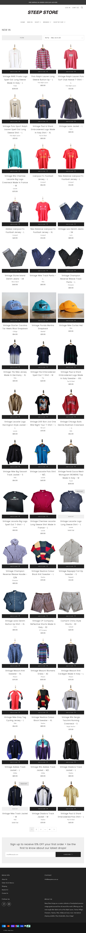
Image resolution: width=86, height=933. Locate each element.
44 (49, 829)
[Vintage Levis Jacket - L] (71, 106)
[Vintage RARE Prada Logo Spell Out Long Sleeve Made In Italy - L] (15, 56)
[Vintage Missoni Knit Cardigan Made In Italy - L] (71, 651)
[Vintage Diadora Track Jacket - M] (43, 794)
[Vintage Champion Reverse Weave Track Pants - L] (71, 256)
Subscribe (67, 854)
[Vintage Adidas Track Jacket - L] (15, 747)
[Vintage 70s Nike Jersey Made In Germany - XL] (15, 352)
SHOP (37, 22)
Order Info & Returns (8, 883)
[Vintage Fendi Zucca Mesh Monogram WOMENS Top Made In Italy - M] (71, 451)
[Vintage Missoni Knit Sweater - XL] (15, 651)
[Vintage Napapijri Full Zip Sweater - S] (71, 551)
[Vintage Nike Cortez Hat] (71, 305)
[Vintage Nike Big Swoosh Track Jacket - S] (15, 451)
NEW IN (30, 22)
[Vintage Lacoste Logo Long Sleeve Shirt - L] (71, 501)
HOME (23, 22)
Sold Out (71, 516)
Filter (22, 38)
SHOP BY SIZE (58, 22)
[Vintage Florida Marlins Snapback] (43, 305)
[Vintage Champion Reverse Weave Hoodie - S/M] (15, 551)
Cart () (75, 8)
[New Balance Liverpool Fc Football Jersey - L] (71, 156)
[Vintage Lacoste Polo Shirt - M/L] (43, 451)
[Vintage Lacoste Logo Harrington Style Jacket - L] (15, 402)
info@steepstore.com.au (51, 879)
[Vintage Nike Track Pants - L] (43, 256)
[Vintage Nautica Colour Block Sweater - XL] (43, 697)
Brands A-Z (5, 890)
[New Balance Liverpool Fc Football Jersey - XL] (43, 209)
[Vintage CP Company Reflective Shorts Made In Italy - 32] (43, 601)
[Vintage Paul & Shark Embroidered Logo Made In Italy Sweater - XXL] (71, 352)
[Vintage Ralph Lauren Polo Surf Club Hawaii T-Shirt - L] (71, 56)
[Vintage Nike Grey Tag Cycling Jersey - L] (15, 697)
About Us (4, 879)
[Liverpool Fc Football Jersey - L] (43, 156)
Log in (67, 8)
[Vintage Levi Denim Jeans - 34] (71, 209)
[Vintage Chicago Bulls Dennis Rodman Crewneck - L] (71, 402)
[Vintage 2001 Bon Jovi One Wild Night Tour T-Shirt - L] (43, 402)
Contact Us (5, 893)
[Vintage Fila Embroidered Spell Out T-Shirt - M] (43, 352)
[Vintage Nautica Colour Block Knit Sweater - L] (43, 551)
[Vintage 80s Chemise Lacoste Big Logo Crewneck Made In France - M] (15, 156)
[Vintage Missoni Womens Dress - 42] (43, 651)
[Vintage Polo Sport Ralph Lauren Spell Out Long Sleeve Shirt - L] (15, 106)
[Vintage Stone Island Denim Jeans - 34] (15, 256)
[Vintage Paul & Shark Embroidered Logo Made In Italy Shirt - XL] (43, 106)
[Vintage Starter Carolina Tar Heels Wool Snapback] (15, 305)
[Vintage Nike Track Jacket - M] (15, 794)
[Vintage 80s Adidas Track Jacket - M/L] (43, 747)
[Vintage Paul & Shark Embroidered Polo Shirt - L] (71, 794)
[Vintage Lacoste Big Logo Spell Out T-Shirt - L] (15, 501)
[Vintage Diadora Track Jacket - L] (71, 747)
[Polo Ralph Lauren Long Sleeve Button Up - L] (43, 56)
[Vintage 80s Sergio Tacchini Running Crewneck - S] (71, 697)
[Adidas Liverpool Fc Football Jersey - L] (15, 209)
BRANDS (46, 22)
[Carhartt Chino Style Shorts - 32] (71, 601)
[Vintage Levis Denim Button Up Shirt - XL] (15, 601)
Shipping (4, 886)
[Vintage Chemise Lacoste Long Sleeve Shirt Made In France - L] (43, 501)
